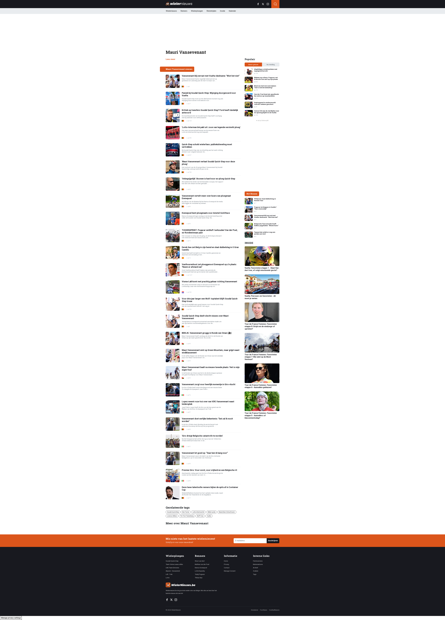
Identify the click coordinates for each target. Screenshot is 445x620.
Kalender (232, 11)
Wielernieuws (171, 11)
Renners (184, 11)
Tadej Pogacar (200, 574)
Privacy (226, 564)
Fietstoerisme (257, 561)
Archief (255, 568)
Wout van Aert (200, 561)
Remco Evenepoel (201, 568)
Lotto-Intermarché (198, 512)
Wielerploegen (197, 11)
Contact (226, 568)
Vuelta (209, 516)
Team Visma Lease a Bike (174, 564)
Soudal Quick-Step (173, 512)
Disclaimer (254, 610)
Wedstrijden (211, 11)
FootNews (263, 610)
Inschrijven (273, 541)
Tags (254, 574)
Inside (222, 11)
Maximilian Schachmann (227, 512)
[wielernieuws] (193, 585)
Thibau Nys (198, 578)
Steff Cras (200, 516)
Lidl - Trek (169, 574)
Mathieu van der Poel (202, 564)
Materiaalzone (258, 564)
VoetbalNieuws (274, 610)
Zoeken (255, 571)
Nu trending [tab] (271, 64)
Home (226, 561)
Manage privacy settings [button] (11, 618)
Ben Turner (185, 512)
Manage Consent (229, 571)
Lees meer (170, 59)
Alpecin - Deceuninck (173, 571)
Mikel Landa (211, 512)
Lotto (168, 578)
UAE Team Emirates (172, 568)
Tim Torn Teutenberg (187, 516)
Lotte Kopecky (200, 571)
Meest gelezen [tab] (253, 64)
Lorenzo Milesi (172, 516)
